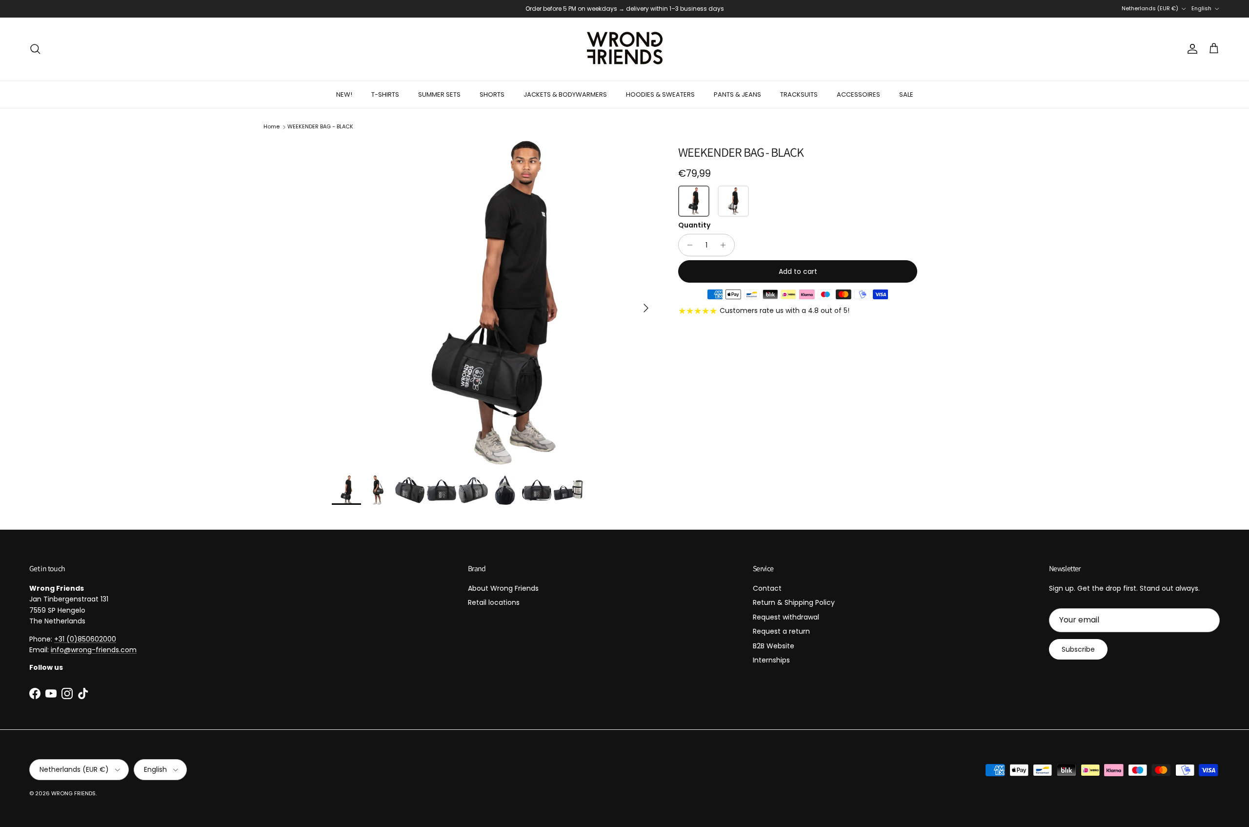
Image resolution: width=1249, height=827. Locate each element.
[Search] (35, 49)
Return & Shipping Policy (794, 602)
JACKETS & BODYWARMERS (565, 94)
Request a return (781, 631)
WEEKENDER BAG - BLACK (320, 126)
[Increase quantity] (725, 245)
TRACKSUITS (799, 94)
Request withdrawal (786, 617)
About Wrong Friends (503, 588)
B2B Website (773, 646)
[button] (693, 201)
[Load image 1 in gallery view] (494, 303)
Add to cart (798, 271)
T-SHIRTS (385, 94)
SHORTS (492, 94)
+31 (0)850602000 (85, 639)
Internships (771, 660)
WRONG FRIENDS (73, 793)
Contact (767, 588)
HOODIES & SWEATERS (660, 94)
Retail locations (494, 602)
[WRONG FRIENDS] (625, 49)
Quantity (694, 225)
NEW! (344, 94)
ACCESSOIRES (858, 94)
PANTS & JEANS (737, 94)
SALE (906, 94)
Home (271, 126)
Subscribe (1078, 649)
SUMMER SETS (439, 94)
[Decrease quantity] (687, 245)
